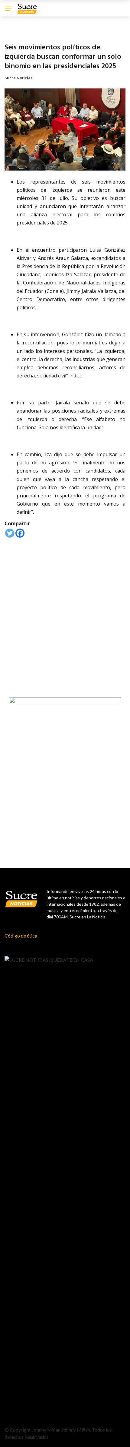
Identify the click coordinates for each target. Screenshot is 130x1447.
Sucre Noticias (18, 78)
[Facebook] (19, 533)
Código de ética (21, 935)
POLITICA (12, 33)
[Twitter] (9, 533)
